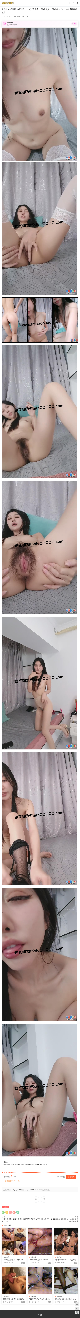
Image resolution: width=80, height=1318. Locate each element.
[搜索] (70, 3)
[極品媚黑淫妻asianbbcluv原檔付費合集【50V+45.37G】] (66, 1280)
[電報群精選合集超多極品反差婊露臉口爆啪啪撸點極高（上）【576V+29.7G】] (14, 1280)
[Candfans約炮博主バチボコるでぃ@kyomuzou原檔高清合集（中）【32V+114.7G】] (40, 1241)
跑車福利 (18, 16)
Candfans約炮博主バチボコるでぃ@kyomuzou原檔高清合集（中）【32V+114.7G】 (40, 1260)
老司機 (8, 3)
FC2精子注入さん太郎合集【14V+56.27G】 (40, 1299)
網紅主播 (5, 1207)
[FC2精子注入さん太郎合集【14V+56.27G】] (40, 1280)
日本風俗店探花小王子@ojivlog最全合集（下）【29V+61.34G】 (14, 1260)
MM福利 (40, 1315)
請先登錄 (71, 1177)
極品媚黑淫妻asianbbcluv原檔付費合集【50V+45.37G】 (65, 1299)
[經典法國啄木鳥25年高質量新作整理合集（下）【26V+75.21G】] (66, 1241)
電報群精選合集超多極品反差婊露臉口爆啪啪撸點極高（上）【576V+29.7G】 (13, 1299)
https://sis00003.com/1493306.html (25, 1190)
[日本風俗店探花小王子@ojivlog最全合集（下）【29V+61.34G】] (14, 1241)
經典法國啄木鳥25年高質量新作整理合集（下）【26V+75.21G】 (66, 1260)
